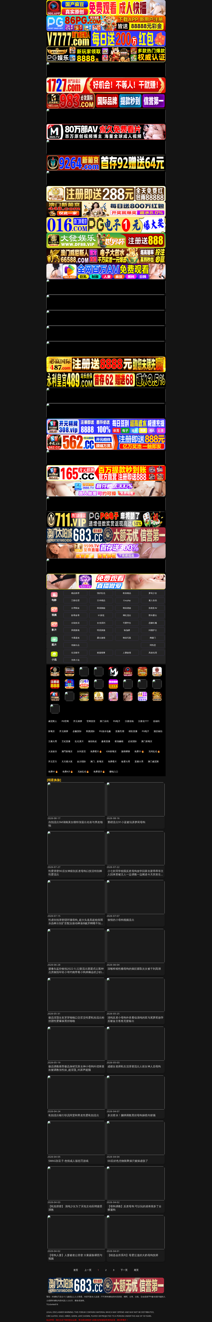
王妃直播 (66, 741)
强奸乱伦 (101, 593)
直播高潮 (119, 731)
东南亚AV (153, 608)
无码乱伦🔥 (154, 751)
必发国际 (132, 741)
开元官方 (52, 761)
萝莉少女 (153, 593)
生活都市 (75, 652)
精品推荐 (75, 593)
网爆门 (153, 637)
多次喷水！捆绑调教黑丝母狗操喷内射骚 (132, 1115)
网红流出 (127, 615)
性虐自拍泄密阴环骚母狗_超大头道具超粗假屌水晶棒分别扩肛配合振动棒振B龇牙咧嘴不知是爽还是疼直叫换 (76, 923)
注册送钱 (129, 721)
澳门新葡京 (146, 741)
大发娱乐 (52, 751)
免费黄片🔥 (99, 771)
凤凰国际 (90, 731)
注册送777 (143, 721)
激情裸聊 (125, 751)
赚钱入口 (113, 771)
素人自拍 (153, 600)
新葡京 (51, 731)
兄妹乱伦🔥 (83, 771)
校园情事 (101, 652)
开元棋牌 (77, 721)
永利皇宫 (81, 751)
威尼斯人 (52, 721)
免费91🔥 (53, 771)
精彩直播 (133, 731)
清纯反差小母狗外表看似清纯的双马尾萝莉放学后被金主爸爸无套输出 (136, 1019)
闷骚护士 (153, 630)
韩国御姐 (101, 608)
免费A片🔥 (67, 771)
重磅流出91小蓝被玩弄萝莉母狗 (126, 822)
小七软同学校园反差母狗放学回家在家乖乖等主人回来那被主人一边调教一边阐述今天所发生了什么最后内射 (136, 874)
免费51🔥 (139, 751)
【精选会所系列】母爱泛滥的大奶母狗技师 (133, 1255)
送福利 (156, 721)
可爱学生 (127, 622)
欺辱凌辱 (75, 615)
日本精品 (101, 600)
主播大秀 (52, 741)
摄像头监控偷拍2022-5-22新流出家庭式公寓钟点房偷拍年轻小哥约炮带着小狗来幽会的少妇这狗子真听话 (76, 972)
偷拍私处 (92, 741)
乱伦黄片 (79, 741)
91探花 (101, 615)
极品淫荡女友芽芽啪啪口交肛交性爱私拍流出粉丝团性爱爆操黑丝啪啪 (76, 1019)
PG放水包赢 (105, 731)
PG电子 (116, 721)
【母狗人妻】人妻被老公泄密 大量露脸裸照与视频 (75, 1256)
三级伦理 (75, 600)
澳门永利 (104, 721)
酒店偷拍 (158, 731)
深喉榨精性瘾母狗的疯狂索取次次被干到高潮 (134, 968)
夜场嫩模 (119, 741)
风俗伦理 (153, 652)
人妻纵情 (127, 652)
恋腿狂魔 (153, 622)
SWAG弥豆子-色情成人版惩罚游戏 (68, 1161)
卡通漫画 (75, 637)
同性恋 (153, 645)
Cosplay (127, 600)
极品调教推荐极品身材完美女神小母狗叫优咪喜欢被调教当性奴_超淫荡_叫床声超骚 (76, 1068)
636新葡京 (111, 751)
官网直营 (91, 721)
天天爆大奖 (67, 761)
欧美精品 (127, 593)
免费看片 (112, 761)
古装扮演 (75, 622)
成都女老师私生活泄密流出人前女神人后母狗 (134, 1066)
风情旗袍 (75, 630)
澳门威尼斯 (153, 761)
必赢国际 (77, 731)
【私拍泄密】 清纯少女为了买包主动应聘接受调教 (75, 1207)
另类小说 (75, 660)
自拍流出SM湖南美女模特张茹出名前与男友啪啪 (75, 823)
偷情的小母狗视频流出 (121, 920)
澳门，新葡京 (97, 761)
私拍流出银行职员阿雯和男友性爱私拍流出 (73, 1115)
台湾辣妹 (75, 608)
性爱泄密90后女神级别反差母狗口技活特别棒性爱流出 (75, 872)
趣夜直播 (105, 741)
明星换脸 (101, 630)
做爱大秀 (125, 761)
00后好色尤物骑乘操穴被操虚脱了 (128, 1161)
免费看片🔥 (96, 751)
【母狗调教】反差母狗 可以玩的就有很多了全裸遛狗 (135, 1207)
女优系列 (101, 622)
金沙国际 (81, 761)
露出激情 (101, 637)
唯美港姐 (127, 608)
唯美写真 (127, 637)
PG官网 (65, 721)
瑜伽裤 (127, 630)
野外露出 (153, 615)
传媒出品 (75, 645)
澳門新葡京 (67, 751)
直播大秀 (139, 761)
